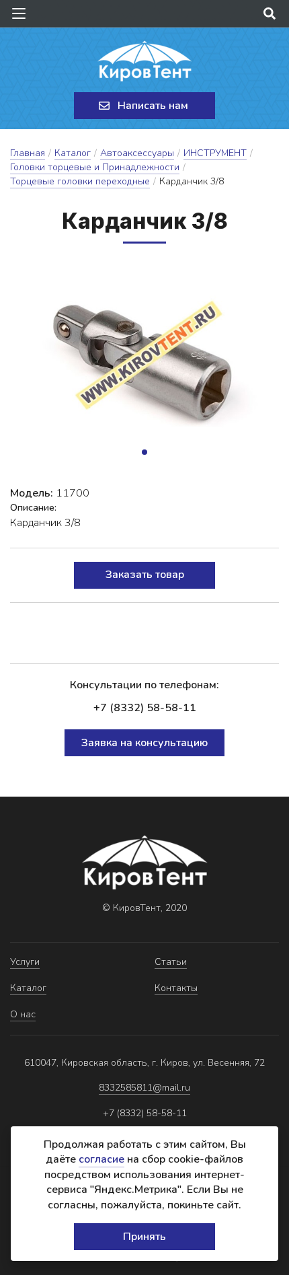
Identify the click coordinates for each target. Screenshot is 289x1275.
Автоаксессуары (137, 153)
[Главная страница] (144, 61)
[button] (144, 452)
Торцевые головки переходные (80, 181)
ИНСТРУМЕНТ (215, 153)
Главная (27, 153)
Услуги (25, 961)
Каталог (72, 153)
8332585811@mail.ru (144, 1087)
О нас (23, 1014)
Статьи (171, 961)
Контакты (176, 988)
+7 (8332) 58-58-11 (144, 707)
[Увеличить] (144, 365)
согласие (101, 1159)
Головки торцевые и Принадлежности (94, 167)
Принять (144, 1236)
